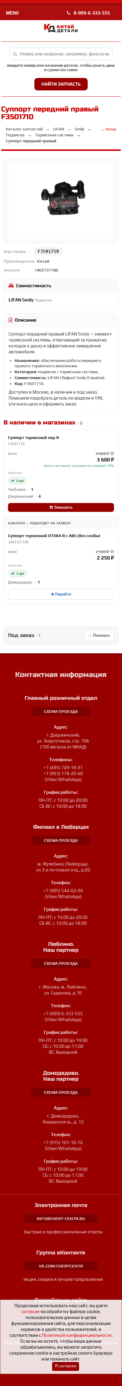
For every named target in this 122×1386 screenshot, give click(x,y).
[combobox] (61, 54)
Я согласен (65, 1366)
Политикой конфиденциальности (77, 1335)
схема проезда (61, 711)
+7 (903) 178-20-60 (63, 773)
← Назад (108, 129)
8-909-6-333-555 (91, 12)
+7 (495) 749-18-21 (63, 767)
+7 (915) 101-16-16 (63, 1142)
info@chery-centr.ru (61, 1218)
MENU (12, 12)
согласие (30, 1311)
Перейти (62, 594)
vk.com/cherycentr (61, 1266)
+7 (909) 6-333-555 (63, 1013)
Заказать (63, 507)
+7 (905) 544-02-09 (63, 890)
